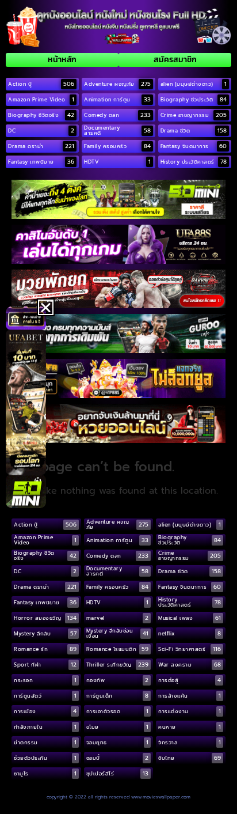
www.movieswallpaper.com (160, 796)
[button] (45, 307)
